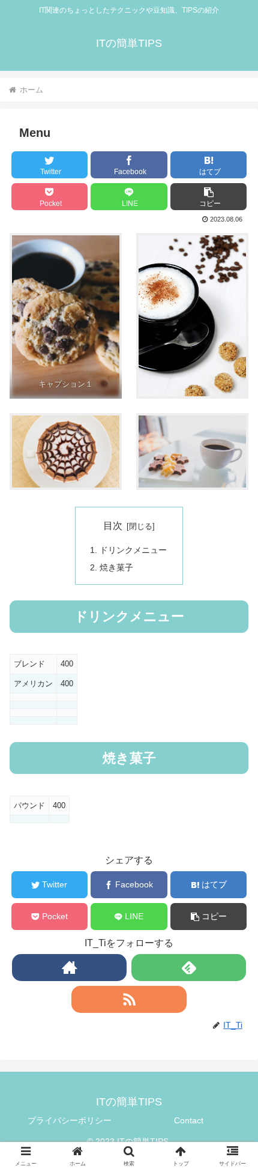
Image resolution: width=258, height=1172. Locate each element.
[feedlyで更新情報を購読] (188, 967)
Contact (188, 1120)
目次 (112, 526)
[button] (208, 196)
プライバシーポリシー (70, 1120)
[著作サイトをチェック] (69, 967)
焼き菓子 (116, 567)
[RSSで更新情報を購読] (128, 999)
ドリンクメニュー (133, 550)
